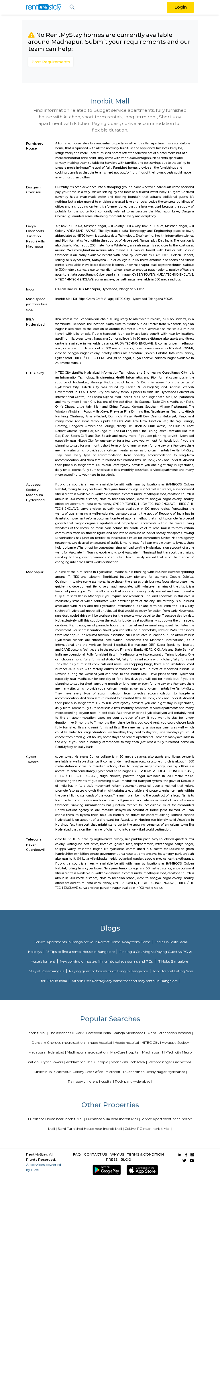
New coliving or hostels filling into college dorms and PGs (107, 961)
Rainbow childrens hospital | (91, 1081)
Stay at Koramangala (47, 971)
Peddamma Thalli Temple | (88, 1062)
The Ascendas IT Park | (67, 1033)
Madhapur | (151, 1052)
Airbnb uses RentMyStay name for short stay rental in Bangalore (125, 981)
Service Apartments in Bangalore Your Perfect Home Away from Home (93, 942)
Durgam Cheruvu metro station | (59, 1042)
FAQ (77, 1154)
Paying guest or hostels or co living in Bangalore (109, 971)
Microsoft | (113, 1072)
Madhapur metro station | (88, 1052)
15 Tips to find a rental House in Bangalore (80, 951)
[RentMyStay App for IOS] (141, 1170)
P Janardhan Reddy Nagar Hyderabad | (155, 1072)
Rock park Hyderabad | (133, 1081)
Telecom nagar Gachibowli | (170, 1062)
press (111, 1159)
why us (117, 1154)
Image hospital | (100, 1042)
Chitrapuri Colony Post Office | (79, 1072)
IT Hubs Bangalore (173, 961)
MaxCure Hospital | (125, 1052)
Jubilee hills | (43, 1072)
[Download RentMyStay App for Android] (105, 1170)
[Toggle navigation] (72, 7)
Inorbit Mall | (38, 1033)
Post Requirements (51, 61)
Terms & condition (145, 1154)
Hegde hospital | (128, 1042)
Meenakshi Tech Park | (129, 1062)
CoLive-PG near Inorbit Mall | (148, 1128)
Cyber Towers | (53, 1062)
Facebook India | (99, 1033)
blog (126, 1159)
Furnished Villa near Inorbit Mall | (113, 1119)
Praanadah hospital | (175, 1033)
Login (180, 7)
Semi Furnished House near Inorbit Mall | (91, 1128)
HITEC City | (151, 1042)
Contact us (95, 1154)
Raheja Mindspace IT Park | (135, 1033)
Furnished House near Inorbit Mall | (56, 1119)
